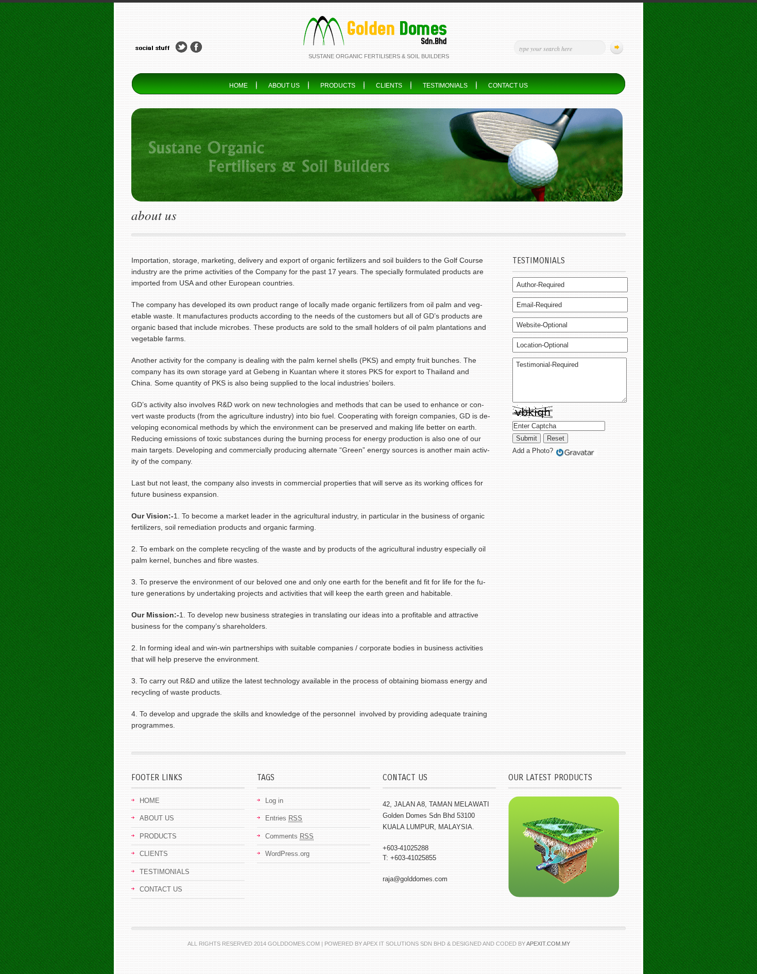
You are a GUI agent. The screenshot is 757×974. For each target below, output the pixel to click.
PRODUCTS (337, 85)
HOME (238, 85)
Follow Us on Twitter (181, 47)
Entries (283, 818)
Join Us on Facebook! (196, 47)
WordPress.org (287, 854)
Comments (289, 836)
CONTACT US (508, 85)
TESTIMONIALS (445, 85)
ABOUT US (284, 85)
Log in (274, 800)
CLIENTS (389, 85)
